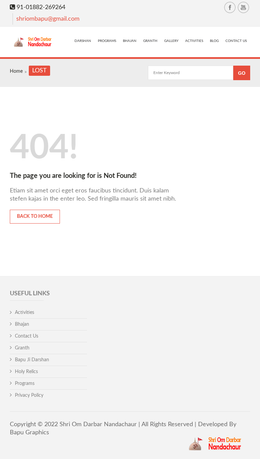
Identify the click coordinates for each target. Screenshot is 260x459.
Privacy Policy (29, 395)
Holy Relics (26, 371)
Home (16, 71)
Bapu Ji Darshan (32, 360)
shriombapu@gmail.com (48, 19)
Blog (214, 41)
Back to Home (35, 216)
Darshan (82, 41)
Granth (150, 41)
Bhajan (129, 41)
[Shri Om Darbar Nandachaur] (34, 43)
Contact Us (236, 41)
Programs (107, 41)
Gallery (171, 41)
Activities (194, 41)
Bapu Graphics (29, 433)
